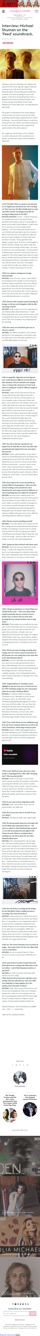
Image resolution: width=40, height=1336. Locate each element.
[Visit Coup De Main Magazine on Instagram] (18, 1304)
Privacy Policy (20, 1320)
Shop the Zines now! (7, 1335)
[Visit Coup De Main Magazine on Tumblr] (25, 1304)
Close (17, 1335)
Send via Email (27, 1065)
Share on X (16, 1065)
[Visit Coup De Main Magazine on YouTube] (15, 1304)
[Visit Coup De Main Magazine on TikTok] (20, 1304)
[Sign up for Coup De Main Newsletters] (28, 1304)
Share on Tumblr (23, 1065)
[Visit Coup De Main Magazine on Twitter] (23, 1304)
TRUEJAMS (36, 11)
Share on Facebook (12, 1065)
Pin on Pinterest (20, 1065)
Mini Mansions (8, 43)
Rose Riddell (20, 39)
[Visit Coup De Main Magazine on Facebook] (13, 1304)
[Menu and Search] (3, 11)
